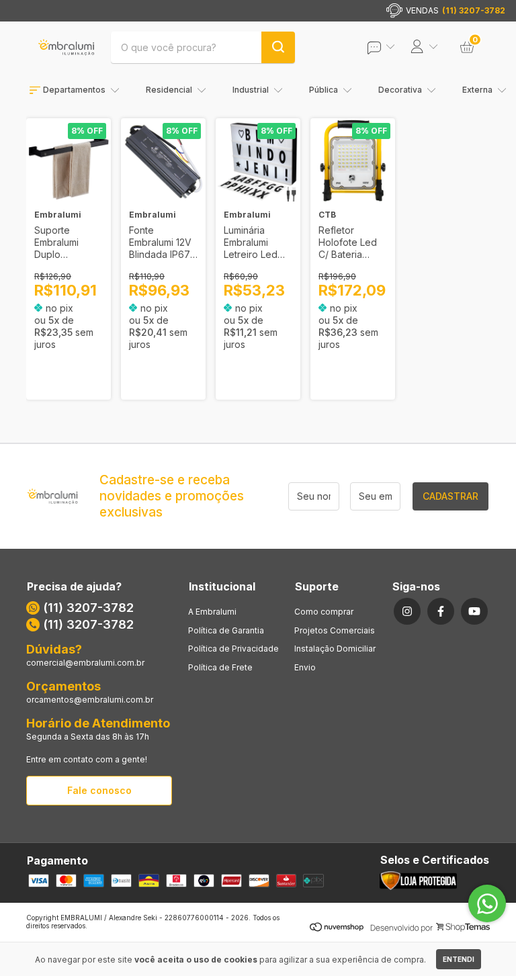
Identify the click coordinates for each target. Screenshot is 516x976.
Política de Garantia (226, 630)
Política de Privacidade (233, 649)
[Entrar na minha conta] (390, 47)
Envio (305, 667)
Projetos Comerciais (334, 630)
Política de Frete (220, 667)
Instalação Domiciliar (335, 649)
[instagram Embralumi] (407, 611)
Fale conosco (99, 790)
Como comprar (323, 612)
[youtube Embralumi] (474, 611)
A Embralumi (212, 612)
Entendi (458, 959)
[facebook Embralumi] (440, 611)
